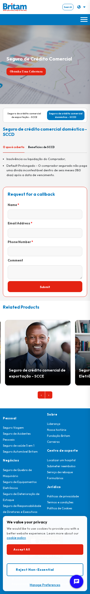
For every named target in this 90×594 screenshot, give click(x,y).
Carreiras (53, 442)
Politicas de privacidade (63, 496)
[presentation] (41, 395)
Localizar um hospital (61, 460)
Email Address (19, 223)
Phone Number (19, 242)
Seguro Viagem (13, 427)
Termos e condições (60, 502)
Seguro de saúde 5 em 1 (18, 445)
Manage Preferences (45, 585)
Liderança (53, 424)
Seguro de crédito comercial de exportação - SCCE (24, 115)
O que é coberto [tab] (13, 147)
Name (12, 205)
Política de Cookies (59, 508)
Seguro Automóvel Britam (20, 451)
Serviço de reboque (60, 472)
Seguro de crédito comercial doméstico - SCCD (66, 115)
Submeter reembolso (61, 466)
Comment (15, 260)
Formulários (55, 478)
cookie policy (16, 538)
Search (68, 7)
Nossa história (56, 430)
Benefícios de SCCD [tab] (41, 147)
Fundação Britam (58, 436)
